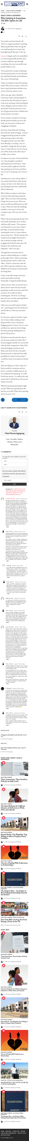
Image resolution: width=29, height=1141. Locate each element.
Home (2, 1131)
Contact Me (15, 1131)
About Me (8, 1131)
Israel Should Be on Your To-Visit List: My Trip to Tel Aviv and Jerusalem (14, 1083)
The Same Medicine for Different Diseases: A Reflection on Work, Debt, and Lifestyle (13, 808)
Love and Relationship (18, 887)
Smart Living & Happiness (11, 15)
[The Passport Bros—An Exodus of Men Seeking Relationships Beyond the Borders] (14, 879)
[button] (2, 4)
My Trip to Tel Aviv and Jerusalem (15, 1080)
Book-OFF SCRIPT (5, 1135)
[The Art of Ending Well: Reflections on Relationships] (14, 852)
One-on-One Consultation (8, 1133)
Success (3, 56)
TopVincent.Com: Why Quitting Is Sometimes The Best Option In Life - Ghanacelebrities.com (16, 491)
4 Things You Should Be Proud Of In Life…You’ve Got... (14, 735)
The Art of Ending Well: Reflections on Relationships (14, 864)
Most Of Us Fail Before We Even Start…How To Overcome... (13, 748)
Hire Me (23, 1131)
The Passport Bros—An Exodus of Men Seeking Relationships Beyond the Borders (14, 893)
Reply (7, 526)
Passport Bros (4, 888)
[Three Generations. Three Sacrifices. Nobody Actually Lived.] (14, 769)
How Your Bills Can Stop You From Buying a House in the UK (14, 920)
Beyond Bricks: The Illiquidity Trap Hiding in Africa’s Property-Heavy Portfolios (14, 836)
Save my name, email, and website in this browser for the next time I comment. (14, 473)
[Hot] (3, 902)
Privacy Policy (22, 1133)
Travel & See (4, 1080)
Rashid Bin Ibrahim (10, 498)
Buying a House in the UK (18, 917)
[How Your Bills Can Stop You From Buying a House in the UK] (14, 909)
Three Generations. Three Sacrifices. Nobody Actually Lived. (14, 780)
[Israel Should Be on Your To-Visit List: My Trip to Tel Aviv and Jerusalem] (14, 1071)
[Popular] (3, 762)
